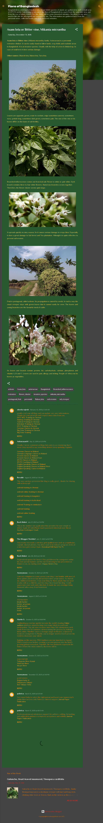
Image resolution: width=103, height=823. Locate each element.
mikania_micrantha (57, 394)
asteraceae (33, 389)
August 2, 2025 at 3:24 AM (38, 596)
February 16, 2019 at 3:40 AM (39, 410)
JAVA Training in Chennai (27, 426)
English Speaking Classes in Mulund (31, 464)
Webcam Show (23, 663)
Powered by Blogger (53, 811)
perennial (28, 399)
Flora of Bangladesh (23, 6)
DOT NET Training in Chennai (29, 417)
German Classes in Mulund (28, 451)
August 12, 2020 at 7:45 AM (33, 478)
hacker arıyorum (23, 604)
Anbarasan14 (22, 441)
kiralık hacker (22, 602)
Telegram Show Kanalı (26, 661)
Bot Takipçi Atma (24, 684)
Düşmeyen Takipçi (24, 682)
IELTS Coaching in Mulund (27, 462)
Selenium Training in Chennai (28, 424)
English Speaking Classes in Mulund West (33, 466)
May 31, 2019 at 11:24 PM (37, 441)
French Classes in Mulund (27, 456)
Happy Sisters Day (50, 564)
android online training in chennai (30, 492)
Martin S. (21, 619)
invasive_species (40, 394)
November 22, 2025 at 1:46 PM (39, 675)
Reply (19, 436)
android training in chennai (27, 487)
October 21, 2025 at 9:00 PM (35, 619)
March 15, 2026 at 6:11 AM (33, 694)
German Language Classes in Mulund (32, 453)
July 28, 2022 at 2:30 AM (36, 556)
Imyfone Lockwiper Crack (27, 530)
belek (19, 610)
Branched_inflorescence (63, 389)
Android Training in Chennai (28, 422)
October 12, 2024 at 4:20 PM (38, 573)
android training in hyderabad (28, 500)
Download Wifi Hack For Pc (53, 547)
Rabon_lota (39, 399)
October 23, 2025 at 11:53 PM (38, 656)
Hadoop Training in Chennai (28, 420)
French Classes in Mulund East (29, 458)
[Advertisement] (93, 61)
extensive (12, 394)
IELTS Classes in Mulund (27, 460)
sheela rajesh (23, 409)
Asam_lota (21, 389)
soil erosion (51, 399)
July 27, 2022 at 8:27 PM (45, 539)
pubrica (20, 693)
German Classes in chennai (28, 428)
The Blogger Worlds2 (26, 539)
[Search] (99, 7)
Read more (72, 800)
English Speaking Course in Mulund (31, 468)
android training (23, 509)
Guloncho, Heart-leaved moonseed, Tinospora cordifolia (35, 779)
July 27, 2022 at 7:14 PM (36, 522)
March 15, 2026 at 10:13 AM (34, 711)
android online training (26, 513)
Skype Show (22, 665)
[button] (76, 30)
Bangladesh (45, 389)
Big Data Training (24, 432)
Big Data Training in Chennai (28, 430)
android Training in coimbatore (29, 504)
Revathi (20, 477)
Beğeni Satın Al (23, 680)
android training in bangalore (28, 496)
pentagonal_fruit (14, 399)
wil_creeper (64, 399)
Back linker (22, 522)
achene (11, 389)
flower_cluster (25, 394)
